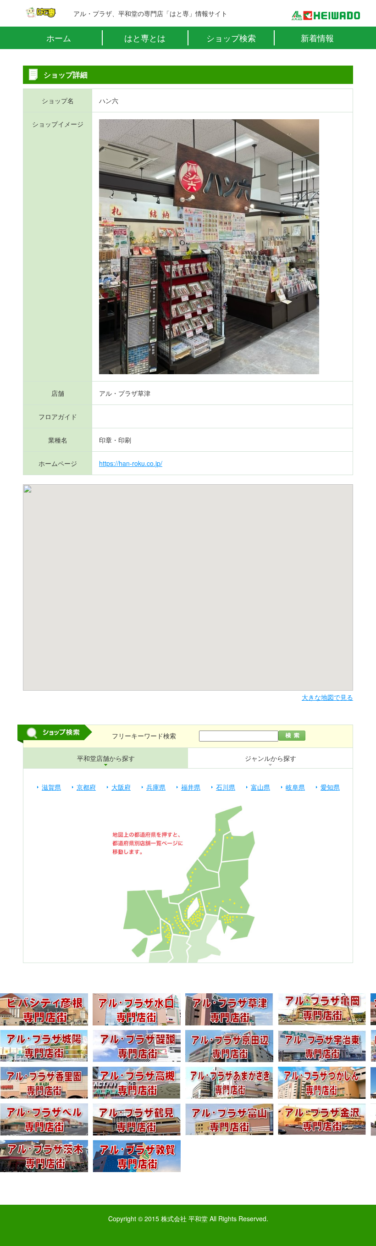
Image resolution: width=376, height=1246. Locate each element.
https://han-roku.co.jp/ (130, 463)
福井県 (190, 787)
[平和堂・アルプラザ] (325, 15)
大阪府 (121, 787)
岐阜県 (295, 787)
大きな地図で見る (327, 697)
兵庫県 (156, 787)
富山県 (260, 787)
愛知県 (330, 787)
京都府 (86, 787)
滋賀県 (51, 787)
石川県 (225, 787)
